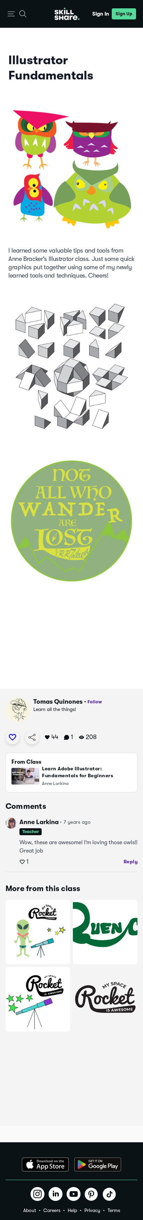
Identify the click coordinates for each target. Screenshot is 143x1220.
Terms (114, 1210)
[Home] (66, 14)
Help (72, 1210)
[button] (11, 14)
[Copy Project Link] (32, 737)
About (29, 1210)
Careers (51, 1210)
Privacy (92, 1210)
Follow (94, 701)
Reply (131, 861)
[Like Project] (12, 737)
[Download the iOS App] (45, 1164)
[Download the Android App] (97, 1164)
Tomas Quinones (58, 701)
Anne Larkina (39, 822)
